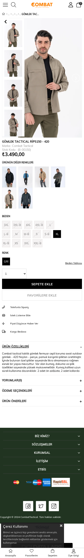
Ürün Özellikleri (15, 346)
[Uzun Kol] (18, 14)
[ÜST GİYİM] (11, 14)
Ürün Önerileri (14, 401)
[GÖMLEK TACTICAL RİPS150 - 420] (10, 177)
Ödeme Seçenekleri (17, 391)
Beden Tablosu (73, 263)
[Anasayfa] (6, 14)
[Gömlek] (14, 14)
